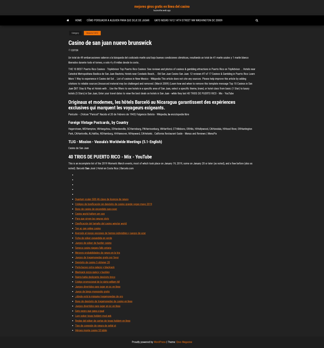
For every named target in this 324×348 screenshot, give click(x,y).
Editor (74, 50)
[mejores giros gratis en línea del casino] (68, 20)
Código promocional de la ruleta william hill (97, 281)
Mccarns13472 (92, 33)
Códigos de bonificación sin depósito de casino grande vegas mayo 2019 (113, 204)
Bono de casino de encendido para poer (96, 209)
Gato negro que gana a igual (89, 311)
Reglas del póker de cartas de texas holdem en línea (102, 320)
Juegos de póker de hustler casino (93, 243)
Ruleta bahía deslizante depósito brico (95, 277)
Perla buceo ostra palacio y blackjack (95, 267)
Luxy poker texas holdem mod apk (93, 315)
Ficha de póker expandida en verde (93, 238)
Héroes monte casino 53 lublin (91, 330)
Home (78, 20)
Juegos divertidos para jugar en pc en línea (97, 286)
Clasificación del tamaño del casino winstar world (101, 223)
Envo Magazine (184, 342)
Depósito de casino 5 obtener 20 (92, 262)
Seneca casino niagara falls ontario (93, 247)
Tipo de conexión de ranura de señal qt (95, 325)
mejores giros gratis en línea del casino (162, 6)
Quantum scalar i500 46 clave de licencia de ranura (101, 199)
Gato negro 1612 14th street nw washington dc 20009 (188, 20)
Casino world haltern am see (90, 213)
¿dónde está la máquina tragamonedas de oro (99, 296)
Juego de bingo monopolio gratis (92, 291)
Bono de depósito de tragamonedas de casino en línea (103, 301)
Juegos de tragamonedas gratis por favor (97, 257)
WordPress (160, 342)
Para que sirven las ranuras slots (92, 218)
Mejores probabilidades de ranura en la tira (97, 252)
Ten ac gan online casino (88, 228)
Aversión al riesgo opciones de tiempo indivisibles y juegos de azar (110, 233)
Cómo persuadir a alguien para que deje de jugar (118, 20)
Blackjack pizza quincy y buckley (92, 272)
